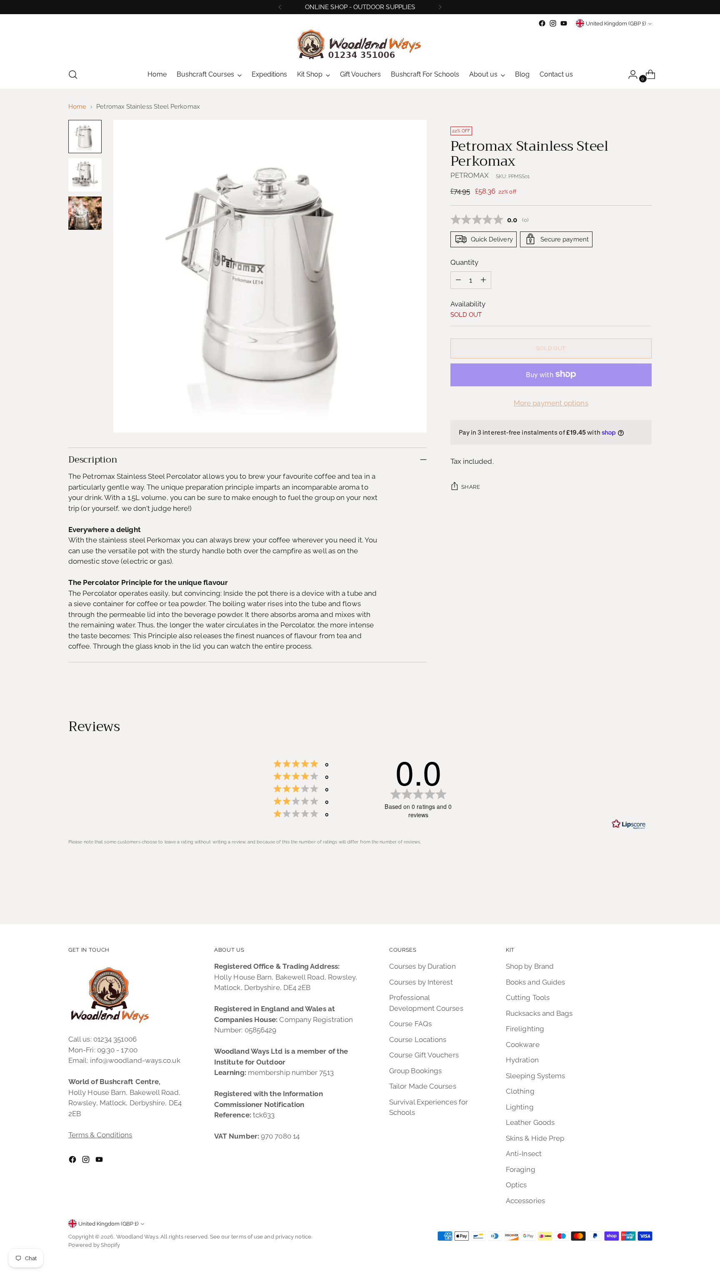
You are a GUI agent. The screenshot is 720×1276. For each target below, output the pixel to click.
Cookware (523, 1044)
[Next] (440, 7)
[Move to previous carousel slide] (625, 895)
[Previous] (280, 7)
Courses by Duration (422, 966)
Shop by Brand (530, 966)
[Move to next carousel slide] (645, 895)
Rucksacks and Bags (539, 1013)
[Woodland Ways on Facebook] (542, 23)
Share (470, 486)
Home (77, 106)
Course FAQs (410, 1024)
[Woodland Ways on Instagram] (553, 23)
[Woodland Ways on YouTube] (564, 23)
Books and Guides (535, 982)
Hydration (522, 1060)
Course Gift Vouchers (424, 1055)
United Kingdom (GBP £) (616, 23)
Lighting (520, 1107)
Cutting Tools (528, 997)
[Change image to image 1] (85, 136)
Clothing (520, 1091)
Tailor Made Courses (422, 1086)
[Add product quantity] (483, 279)
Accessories (525, 1200)
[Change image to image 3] (85, 213)
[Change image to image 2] (85, 175)
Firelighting (525, 1029)
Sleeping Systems (535, 1076)
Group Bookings (415, 1071)
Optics (516, 1185)
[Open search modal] (73, 74)
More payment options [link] (551, 402)
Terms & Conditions (100, 1135)
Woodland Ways (137, 1237)
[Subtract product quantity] (458, 279)
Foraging (520, 1169)
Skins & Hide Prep (535, 1138)
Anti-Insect (524, 1153)
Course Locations (417, 1039)
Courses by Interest (421, 982)
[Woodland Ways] (360, 44)
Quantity (464, 262)
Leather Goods (530, 1122)
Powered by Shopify (94, 1245)
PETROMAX (469, 175)
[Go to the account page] (629, 74)
